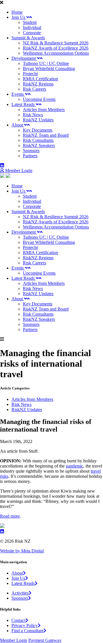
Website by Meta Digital (22, 550)
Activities (20, 593)
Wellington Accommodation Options (56, 53)
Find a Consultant (27, 630)
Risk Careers (34, 89)
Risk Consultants (38, 140)
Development (24, 58)
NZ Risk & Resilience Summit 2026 (55, 42)
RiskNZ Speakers (39, 145)
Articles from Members (44, 109)
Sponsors (31, 150)
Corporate (32, 32)
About (17, 125)
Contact (18, 620)
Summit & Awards (28, 37)
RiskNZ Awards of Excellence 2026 (55, 48)
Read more (10, 516)
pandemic (74, 466)
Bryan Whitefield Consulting (49, 68)
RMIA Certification (40, 78)
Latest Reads (23, 104)
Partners (30, 155)
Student (30, 22)
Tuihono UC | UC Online (46, 63)
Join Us (18, 17)
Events (18, 94)
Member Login (18, 170)
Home (17, 12)
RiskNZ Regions (38, 83)
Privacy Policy (24, 625)
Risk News (33, 114)
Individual (32, 27)
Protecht (30, 73)
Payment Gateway (45, 640)
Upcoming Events (39, 99)
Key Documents (37, 130)
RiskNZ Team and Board (46, 135)
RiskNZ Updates (38, 119)
